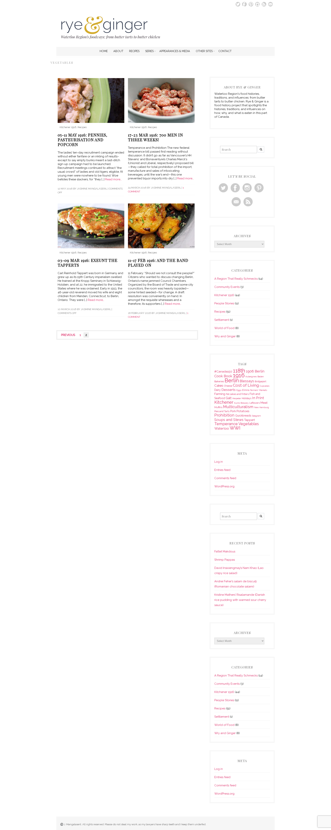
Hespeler (236, 398)
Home (104, 51)
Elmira (245, 390)
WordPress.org (224, 486)
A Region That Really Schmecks (236, 278)
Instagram (257, 4)
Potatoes (243, 411)
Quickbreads (243, 415)
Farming (219, 394)
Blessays (247, 381)
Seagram (256, 416)
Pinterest (251, 4)
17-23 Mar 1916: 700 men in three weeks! (155, 137)
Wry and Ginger (225, 336)
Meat (264, 402)
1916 (239, 375)
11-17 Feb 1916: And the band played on (158, 262)
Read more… (113, 179)
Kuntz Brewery (241, 403)
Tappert (249, 420)
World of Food (224, 328)
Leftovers (254, 402)
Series (149, 51)
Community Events (227, 287)
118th (239, 371)
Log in (218, 461)
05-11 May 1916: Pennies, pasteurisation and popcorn (82, 139)
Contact (225, 51)
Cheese (228, 385)
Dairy (217, 389)
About (118, 51)
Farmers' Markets (258, 390)
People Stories (224, 303)
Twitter (238, 4)
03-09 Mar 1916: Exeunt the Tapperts (87, 262)
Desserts (228, 390)
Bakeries (219, 381)
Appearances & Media (174, 51)
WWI (235, 428)
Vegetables (248, 424)
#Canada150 (223, 371)
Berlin (232, 380)
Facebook (244, 4)
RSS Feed (264, 4)
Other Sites (204, 51)
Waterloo (221, 428)
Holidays (246, 398)
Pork (233, 411)
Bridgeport (260, 381)
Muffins (218, 407)
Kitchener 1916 (68, 127)
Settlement (221, 320)
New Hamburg (261, 407)
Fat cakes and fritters (237, 394)
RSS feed (248, 201)
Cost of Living (246, 385)
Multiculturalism (238, 406)
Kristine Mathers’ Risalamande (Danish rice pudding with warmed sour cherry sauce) (240, 600)
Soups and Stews (228, 419)
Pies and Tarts (221, 411)
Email (270, 4)
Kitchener (223, 402)
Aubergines (251, 376)
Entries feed (222, 470)
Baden (260, 376)
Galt (229, 398)
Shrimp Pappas (224, 559)
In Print (258, 398)
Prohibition (224, 415)
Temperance (226, 424)
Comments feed (225, 478)
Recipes (134, 51)
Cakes (218, 385)
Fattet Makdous (224, 551)
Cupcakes (264, 386)
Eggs (238, 390)
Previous (68, 335)
